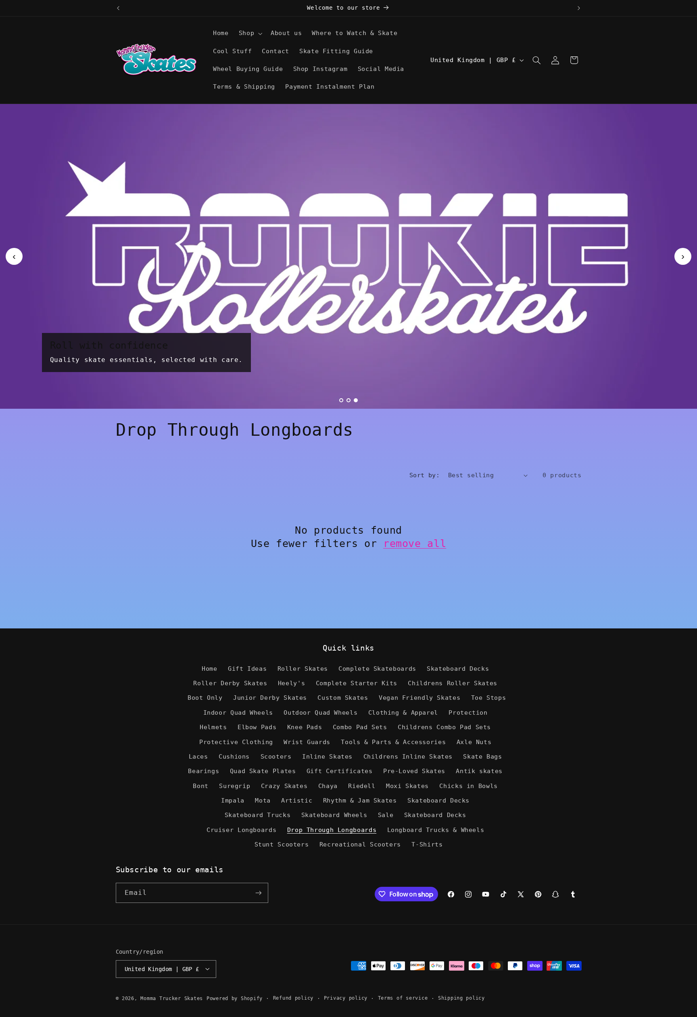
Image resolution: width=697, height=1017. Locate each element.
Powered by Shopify (235, 998)
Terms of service (403, 998)
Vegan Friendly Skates (419, 698)
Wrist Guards (307, 741)
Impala (232, 800)
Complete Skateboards (377, 668)
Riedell (361, 785)
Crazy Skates (284, 785)
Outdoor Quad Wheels (320, 712)
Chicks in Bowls (468, 785)
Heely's (291, 683)
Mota (263, 800)
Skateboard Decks (458, 668)
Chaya (328, 785)
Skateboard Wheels (334, 815)
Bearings (203, 771)
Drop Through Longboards (332, 829)
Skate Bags (482, 756)
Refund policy (293, 998)
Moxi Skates (407, 785)
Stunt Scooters (282, 844)
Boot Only (205, 698)
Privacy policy (345, 998)
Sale (386, 815)
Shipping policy (461, 998)
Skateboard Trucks (258, 815)
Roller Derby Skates (230, 683)
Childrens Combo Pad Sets (444, 727)
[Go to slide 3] (356, 400)
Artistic (296, 800)
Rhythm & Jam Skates (360, 800)
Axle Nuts (474, 741)
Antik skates (479, 771)
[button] (249, 33)
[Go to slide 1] (341, 400)
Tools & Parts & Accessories (393, 741)
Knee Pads (304, 727)
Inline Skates (327, 756)
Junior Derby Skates (270, 698)
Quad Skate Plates (263, 771)
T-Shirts (426, 844)
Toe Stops (488, 698)
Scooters (276, 756)
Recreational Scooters (360, 844)
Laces (198, 756)
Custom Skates (342, 698)
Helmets (213, 727)
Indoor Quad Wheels (238, 712)
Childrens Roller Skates (452, 683)
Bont (201, 785)
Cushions (234, 756)
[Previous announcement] (118, 8)
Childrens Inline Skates (408, 756)
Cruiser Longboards (241, 829)
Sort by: (424, 475)
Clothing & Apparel (403, 712)
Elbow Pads (257, 727)
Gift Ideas (247, 668)
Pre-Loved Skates (414, 771)
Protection (468, 712)
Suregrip (234, 785)
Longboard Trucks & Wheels (435, 829)
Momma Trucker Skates (171, 998)
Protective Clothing (236, 741)
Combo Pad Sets (360, 727)
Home (209, 668)
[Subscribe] (258, 893)
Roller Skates (303, 668)
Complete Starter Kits (356, 683)
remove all (414, 543)
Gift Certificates (340, 771)
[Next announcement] (579, 8)
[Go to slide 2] (348, 400)
